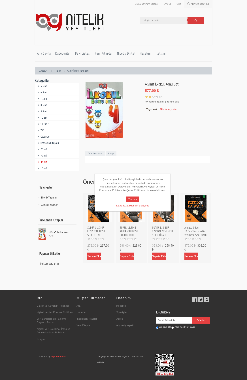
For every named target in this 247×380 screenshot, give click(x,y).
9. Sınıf (44, 111)
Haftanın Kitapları (50, 143)
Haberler (81, 312)
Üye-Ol (167, 4)
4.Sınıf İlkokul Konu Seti (59, 234)
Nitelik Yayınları (49, 197)
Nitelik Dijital (126, 53)
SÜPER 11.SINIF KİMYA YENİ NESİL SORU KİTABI (129, 231)
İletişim (161, 53)
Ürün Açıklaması (95, 153)
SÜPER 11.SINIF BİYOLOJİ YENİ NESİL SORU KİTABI (163, 231)
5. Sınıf (44, 86)
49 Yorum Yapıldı (154, 101)
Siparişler (121, 312)
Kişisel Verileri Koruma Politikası (55, 312)
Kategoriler (63, 53)
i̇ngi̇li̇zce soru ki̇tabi (49, 263)
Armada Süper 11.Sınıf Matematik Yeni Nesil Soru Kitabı (195, 231)
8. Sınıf (44, 105)
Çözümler (45, 136)
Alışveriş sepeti (124, 325)
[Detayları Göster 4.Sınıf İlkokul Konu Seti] (44, 234)
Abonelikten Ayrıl (184, 326)
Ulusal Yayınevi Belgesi (146, 4)
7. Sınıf (44, 98)
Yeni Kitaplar (104, 53)
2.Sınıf (44, 149)
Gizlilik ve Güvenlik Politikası (53, 305)
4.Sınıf (44, 162)
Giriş (178, 4)
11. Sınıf (45, 124)
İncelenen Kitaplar (86, 318)
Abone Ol (165, 326)
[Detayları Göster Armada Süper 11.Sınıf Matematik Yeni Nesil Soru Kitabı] (196, 208)
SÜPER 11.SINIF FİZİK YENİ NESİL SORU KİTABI (96, 231)
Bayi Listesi (83, 53)
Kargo (111, 153)
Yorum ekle (173, 101)
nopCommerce (58, 356)
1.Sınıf (44, 168)
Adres (119, 318)
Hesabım (145, 53)
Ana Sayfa (44, 53)
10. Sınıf (45, 117)
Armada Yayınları (49, 204)
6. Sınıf (44, 92)
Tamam (132, 199)
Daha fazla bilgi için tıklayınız (132, 205)
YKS (42, 130)
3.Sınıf (44, 155)
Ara (78, 305)
